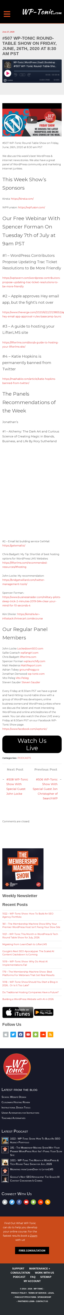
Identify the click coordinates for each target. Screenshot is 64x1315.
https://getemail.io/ (13, 545)
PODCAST (19, 1277)
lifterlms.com (28, 656)
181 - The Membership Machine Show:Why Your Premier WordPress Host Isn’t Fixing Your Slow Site (36, 1151)
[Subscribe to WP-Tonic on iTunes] (6, 1034)
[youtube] (26, 1202)
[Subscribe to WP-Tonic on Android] (35, 1034)
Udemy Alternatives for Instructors (20, 1112)
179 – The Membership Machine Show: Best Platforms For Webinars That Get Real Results (28, 973)
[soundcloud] (40, 1202)
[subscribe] (33, 1202)
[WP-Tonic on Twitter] (13, 1034)
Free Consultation (32, 1250)
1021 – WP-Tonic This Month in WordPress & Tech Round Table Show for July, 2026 (30, 936)
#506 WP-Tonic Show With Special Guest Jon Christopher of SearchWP (45, 789)
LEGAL (51, 1293)
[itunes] (4, 1202)
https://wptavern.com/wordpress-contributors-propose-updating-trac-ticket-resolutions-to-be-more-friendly (31, 282)
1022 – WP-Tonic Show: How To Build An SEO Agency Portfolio (27, 915)
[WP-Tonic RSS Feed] (50, 1034)
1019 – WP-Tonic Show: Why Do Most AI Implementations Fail (25, 963)
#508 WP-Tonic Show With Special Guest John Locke (17, 787)
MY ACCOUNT (32, 1281)
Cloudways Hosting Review (16, 1102)
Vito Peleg (22, 678)
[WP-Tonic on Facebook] (20, 1034)
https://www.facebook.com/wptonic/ (24, 729)
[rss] (47, 1202)
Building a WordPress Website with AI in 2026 (28, 999)
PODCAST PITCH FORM (25, 1297)
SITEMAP (45, 1277)
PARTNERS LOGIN (26, 1301)
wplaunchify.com (34, 661)
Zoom (33, 1235)
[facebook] (19, 1202)
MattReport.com (31, 665)
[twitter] (12, 1202)
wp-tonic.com (36, 673)
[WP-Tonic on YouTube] (28, 1034)
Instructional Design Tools (16, 1107)
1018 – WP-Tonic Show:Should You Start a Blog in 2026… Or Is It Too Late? (30, 984)
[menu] (7, 12)
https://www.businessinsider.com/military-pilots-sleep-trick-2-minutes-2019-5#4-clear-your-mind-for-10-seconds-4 (31, 601)
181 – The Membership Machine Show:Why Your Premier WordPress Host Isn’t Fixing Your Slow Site (31, 926)
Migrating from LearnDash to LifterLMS (24, 944)
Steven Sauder (31, 682)
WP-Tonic (38, 1289)
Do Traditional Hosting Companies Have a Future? (30, 992)
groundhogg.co (29, 669)
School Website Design (14, 1097)
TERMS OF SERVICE (37, 1293)
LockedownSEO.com (30, 648)
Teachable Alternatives (13, 1118)
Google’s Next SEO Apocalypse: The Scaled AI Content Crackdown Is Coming (28, 953)
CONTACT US (42, 1301)
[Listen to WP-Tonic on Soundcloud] (43, 1034)
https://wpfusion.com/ (31, 207)
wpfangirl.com (29, 652)
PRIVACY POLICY (19, 1293)
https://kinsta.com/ (22, 198)
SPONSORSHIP (44, 1297)
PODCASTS (24, 758)
